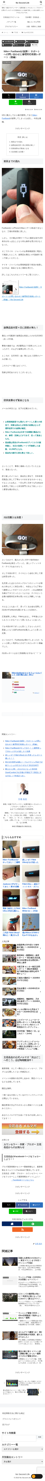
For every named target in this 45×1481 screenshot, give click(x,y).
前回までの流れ (16, 142)
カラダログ (20, 41)
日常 (28, 45)
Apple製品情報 (9, 41)
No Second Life (22, 3)
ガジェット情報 (33, 41)
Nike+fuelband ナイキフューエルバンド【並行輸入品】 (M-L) (27, 674)
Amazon (16, 682)
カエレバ (36, 692)
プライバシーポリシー (11, 1419)
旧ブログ (6, 1425)
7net (15, 692)
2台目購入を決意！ (18, 152)
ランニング (7, 45)
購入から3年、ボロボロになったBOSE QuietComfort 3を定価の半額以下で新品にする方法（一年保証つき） (23, 772)
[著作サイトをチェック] (12, 1223)
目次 (19, 137)
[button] (29, 102)
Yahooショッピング (19, 687)
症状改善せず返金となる (20, 148)
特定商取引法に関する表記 (13, 1413)
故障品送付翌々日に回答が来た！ (23, 145)
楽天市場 (16, 684)
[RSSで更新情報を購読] (22, 1229)
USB (35, 45)
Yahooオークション (19, 689)
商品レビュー (19, 45)
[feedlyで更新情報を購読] (33, 1223)
